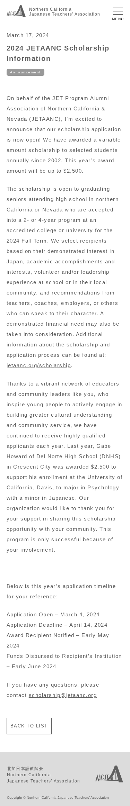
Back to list (29, 725)
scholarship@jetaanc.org (63, 695)
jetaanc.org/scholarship (39, 365)
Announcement (25, 72)
